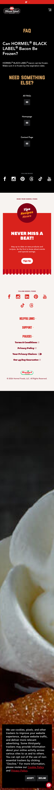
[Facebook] (4, 178)
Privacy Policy (19, 770)
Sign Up (27, 260)
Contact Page (27, 137)
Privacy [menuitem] (26, 348)
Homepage (27, 117)
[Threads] (31, 178)
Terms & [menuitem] (26, 342)
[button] (49, 785)
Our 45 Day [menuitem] (26, 359)
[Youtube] (49, 178)
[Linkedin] (27, 296)
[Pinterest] (22, 178)
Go (27, 102)
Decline (42, 778)
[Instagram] (13, 178)
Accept (30, 778)
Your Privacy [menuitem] (24, 354)
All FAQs (27, 96)
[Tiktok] (40, 178)
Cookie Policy (36, 767)
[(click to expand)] (27, 2)
